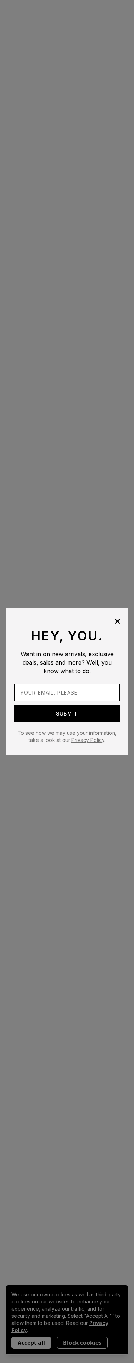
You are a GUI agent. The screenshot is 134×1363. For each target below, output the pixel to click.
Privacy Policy (87, 740)
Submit (67, 714)
